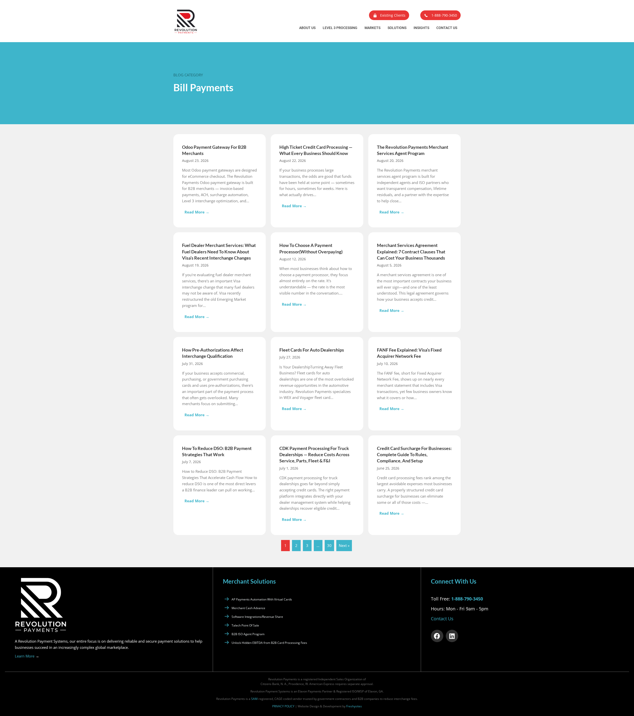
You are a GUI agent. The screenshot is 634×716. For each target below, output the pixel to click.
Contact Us (446, 28)
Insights (421, 28)
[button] (389, 15)
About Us (307, 28)
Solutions (397, 28)
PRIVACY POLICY (283, 706)
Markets (372, 28)
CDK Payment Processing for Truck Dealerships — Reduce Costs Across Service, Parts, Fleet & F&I (314, 454)
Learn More (27, 656)
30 (329, 545)
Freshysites (354, 706)
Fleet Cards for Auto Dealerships (311, 350)
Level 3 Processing (340, 28)
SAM (254, 699)
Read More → (198, 211)
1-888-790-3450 (467, 599)
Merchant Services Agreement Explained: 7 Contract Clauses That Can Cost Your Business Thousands (411, 251)
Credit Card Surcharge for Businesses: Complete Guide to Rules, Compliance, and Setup (414, 454)
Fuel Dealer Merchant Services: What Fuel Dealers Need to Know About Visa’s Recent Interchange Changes (219, 251)
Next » (344, 545)
